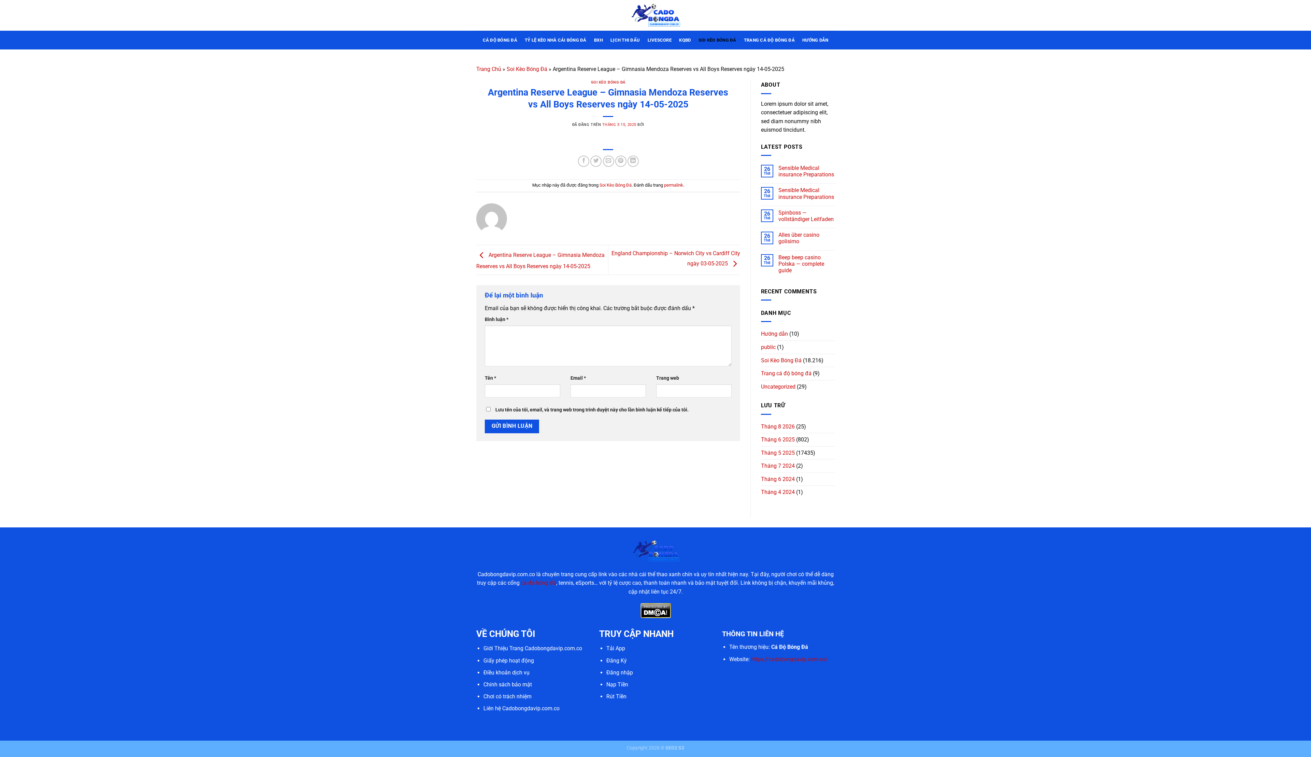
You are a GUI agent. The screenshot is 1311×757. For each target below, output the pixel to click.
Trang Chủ (488, 69)
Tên (490, 378)
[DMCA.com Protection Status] (655, 610)
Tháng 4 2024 (778, 492)
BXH (598, 40)
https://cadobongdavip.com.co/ (789, 659)
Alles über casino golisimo (798, 238)
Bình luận (496, 319)
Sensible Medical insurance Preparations (806, 171)
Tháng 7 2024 (778, 466)
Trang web (667, 378)
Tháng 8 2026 (778, 426)
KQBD (685, 40)
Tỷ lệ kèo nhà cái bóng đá (555, 40)
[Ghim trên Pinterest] (620, 161)
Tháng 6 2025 (778, 439)
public (768, 347)
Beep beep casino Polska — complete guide (801, 264)
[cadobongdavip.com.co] (655, 15)
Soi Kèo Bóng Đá (717, 40)
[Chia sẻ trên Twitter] (596, 161)
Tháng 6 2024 (778, 479)
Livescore (660, 40)
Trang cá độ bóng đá (769, 40)
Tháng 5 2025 (778, 453)
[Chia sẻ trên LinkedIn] (633, 161)
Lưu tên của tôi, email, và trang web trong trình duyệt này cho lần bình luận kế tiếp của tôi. (592, 410)
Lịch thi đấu (625, 40)
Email (578, 378)
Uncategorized (778, 386)
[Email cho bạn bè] (608, 161)
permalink (673, 185)
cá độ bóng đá (538, 583)
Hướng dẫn (815, 40)
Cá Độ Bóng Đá (500, 40)
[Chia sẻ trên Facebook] (583, 161)
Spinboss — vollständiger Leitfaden (806, 215)
